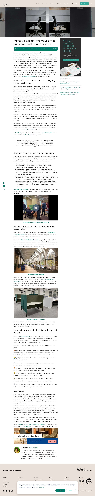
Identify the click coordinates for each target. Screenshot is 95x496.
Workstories (17, 281)
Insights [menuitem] (66, 3)
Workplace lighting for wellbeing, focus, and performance (70, 82)
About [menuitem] (37, 3)
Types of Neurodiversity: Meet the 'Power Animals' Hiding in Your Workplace (70, 88)
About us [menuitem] (5, 480)
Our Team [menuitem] (5, 484)
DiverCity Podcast (30, 135)
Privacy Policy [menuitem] (52, 480)
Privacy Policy (41, 487)
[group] (36, 49)
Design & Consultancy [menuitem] (38, 480)
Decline (70, 490)
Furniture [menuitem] (44, 3)
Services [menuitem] (52, 3)
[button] (15, 49)
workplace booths (29, 130)
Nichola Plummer (33, 447)
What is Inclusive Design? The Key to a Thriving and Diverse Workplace (70, 93)
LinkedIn (48, 459)
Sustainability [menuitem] (74, 3)
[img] (53, 49)
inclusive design (25, 336)
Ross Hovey (18, 133)
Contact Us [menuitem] (66, 480)
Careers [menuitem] (4, 486)
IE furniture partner (48, 279)
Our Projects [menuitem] (6, 482)
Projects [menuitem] (59, 3)
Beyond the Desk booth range (29, 240)
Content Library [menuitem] (21, 480)
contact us (26, 426)
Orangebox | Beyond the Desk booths (36, 274)
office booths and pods (29, 76)
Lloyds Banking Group (47, 133)
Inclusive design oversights (21, 189)
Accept (60, 490)
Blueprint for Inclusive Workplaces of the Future (32, 424)
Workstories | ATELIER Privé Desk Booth (36, 319)
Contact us (83, 3)
